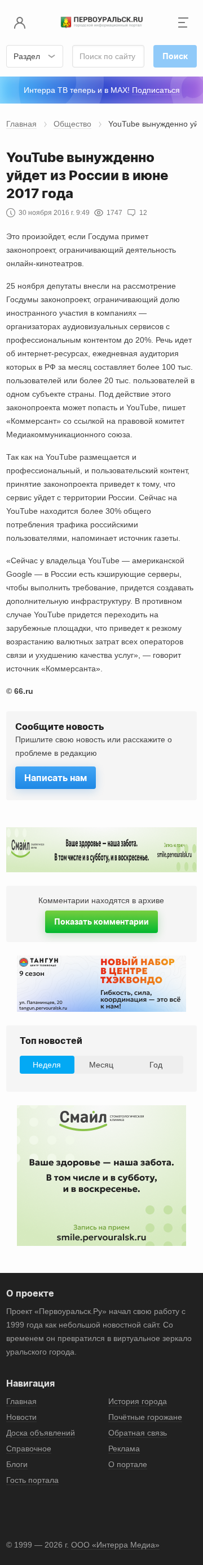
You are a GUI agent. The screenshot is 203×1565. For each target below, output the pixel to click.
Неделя (47, 1064)
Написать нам (55, 777)
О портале (127, 1464)
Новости (21, 1416)
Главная (21, 123)
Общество (72, 123)
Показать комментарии (101, 921)
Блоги (17, 1464)
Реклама (124, 1448)
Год (155, 1064)
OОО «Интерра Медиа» (115, 1544)
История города (137, 1401)
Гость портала (32, 1480)
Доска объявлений (40, 1432)
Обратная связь (137, 1432)
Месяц (101, 1064)
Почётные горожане (145, 1416)
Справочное (28, 1448)
